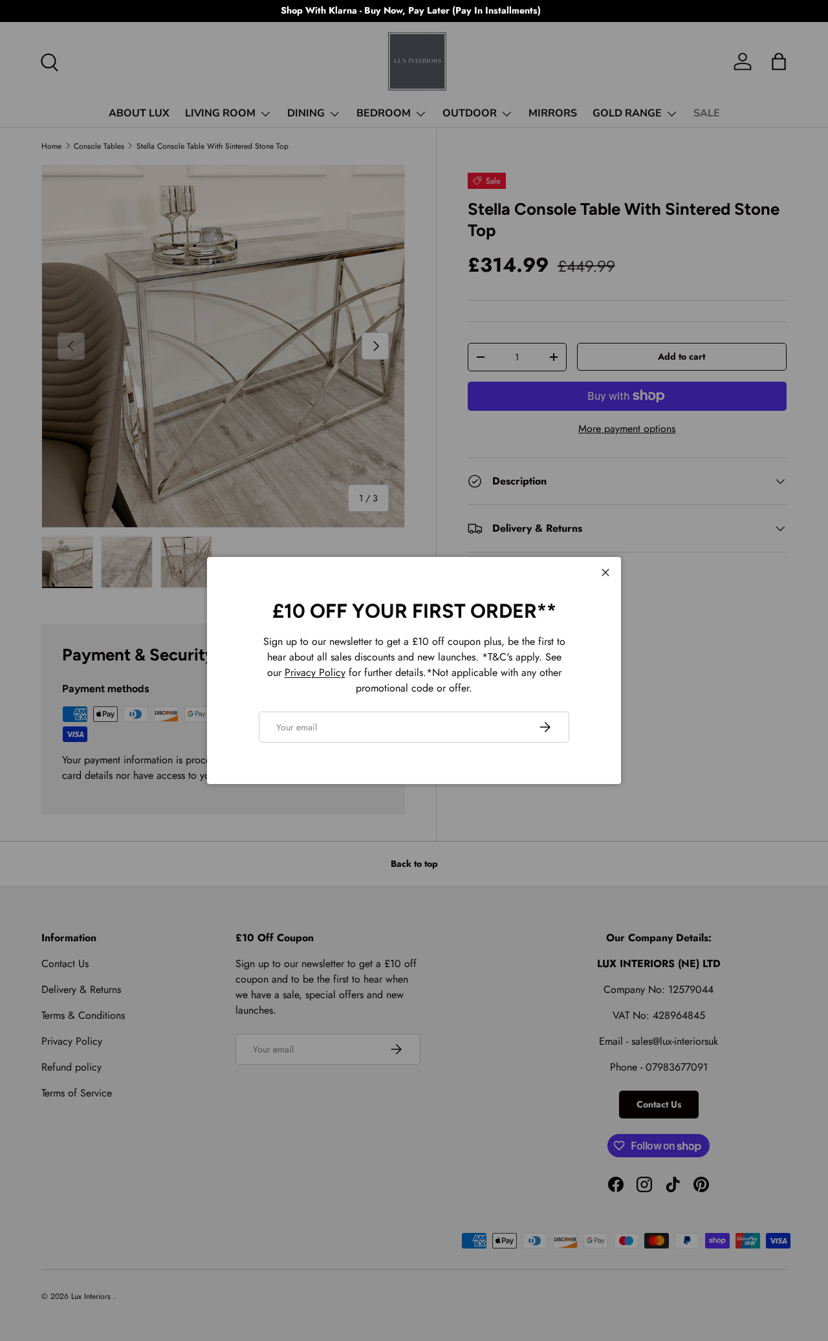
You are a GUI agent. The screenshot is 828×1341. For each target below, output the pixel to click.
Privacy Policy (315, 672)
